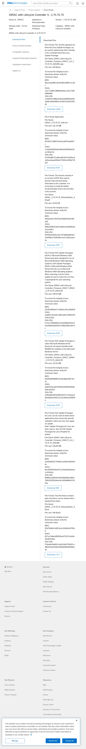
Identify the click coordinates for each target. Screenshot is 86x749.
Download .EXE (53, 168)
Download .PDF (53, 245)
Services (7, 650)
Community (47, 606)
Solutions (7, 645)
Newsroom (47, 655)
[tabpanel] (59, 299)
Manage (15, 741)
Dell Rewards (48, 690)
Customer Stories (49, 670)
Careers (46, 641)
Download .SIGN (54, 109)
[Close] (76, 720)
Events (45, 695)
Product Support (34, 10)
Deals (6, 655)
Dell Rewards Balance (51, 591)
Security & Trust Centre (51, 709)
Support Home (20, 10)
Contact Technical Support (13, 611)
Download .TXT (53, 555)
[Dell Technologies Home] (17, 3)
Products (7, 641)
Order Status (47, 577)
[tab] (24, 39)
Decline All (53, 741)
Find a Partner (9, 685)
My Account (47, 572)
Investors (46, 650)
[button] (77, 3)
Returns (7, 616)
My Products (47, 587)
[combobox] (52, 3)
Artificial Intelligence (11, 636)
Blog (44, 685)
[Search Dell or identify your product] (70, 3)
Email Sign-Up (48, 700)
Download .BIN (53, 488)
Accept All (69, 741)
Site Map (7, 571)
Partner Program (10, 695)
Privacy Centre (48, 704)
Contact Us (47, 611)
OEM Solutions (9, 690)
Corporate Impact (49, 665)
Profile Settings (48, 582)
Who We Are (47, 636)
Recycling (46, 660)
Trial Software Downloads (52, 714)
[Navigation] (3, 3)
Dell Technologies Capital (52, 645)
